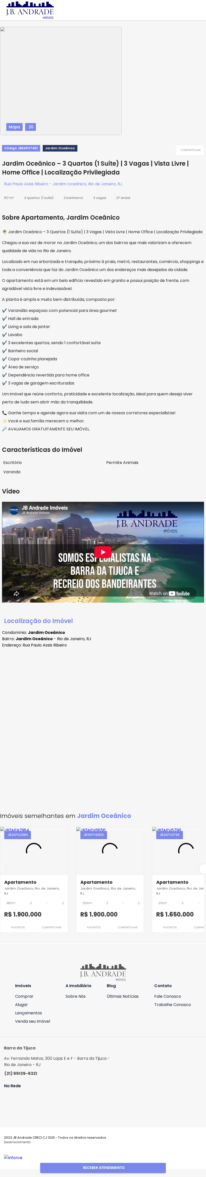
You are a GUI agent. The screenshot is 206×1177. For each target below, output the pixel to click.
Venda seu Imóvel (32, 1021)
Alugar (21, 1005)
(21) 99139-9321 (21, 1073)
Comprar (24, 996)
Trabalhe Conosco (172, 1005)
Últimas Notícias (123, 996)
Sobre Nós (76, 996)
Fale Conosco (167, 996)
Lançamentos (28, 1013)
